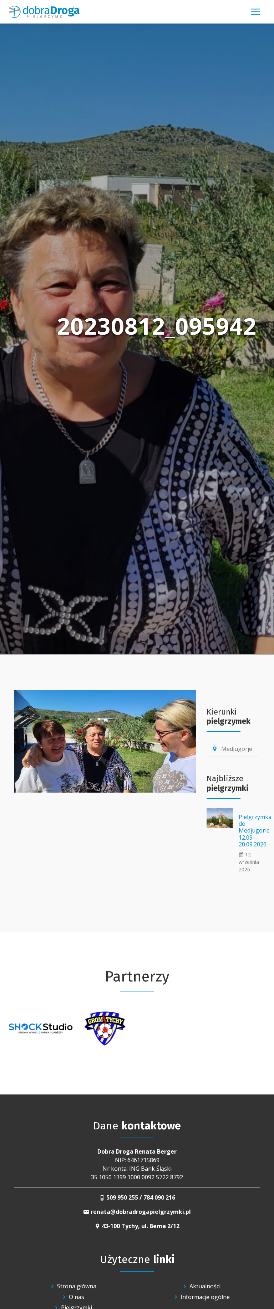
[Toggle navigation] (255, 12)
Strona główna (76, 1286)
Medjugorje (232, 749)
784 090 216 (159, 1197)
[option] (41, 1028)
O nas (76, 1297)
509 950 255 (122, 1197)
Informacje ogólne (205, 1297)
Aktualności (204, 1286)
